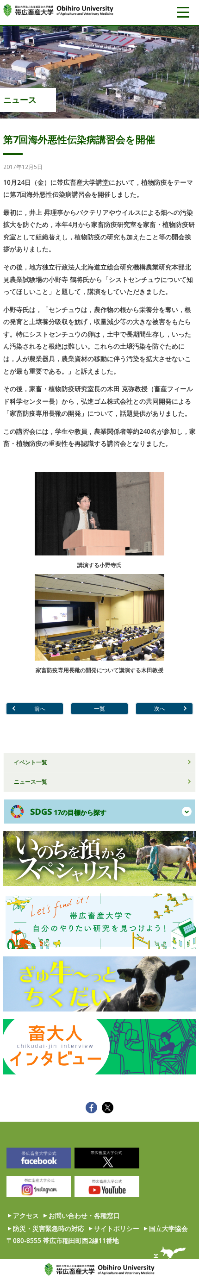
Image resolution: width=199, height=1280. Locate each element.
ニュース (20, 99)
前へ (39, 708)
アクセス (26, 1215)
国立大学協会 (168, 1228)
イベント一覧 (30, 762)
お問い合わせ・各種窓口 (84, 1215)
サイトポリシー (116, 1228)
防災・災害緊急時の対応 (48, 1228)
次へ (159, 708)
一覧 (99, 708)
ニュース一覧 (30, 781)
